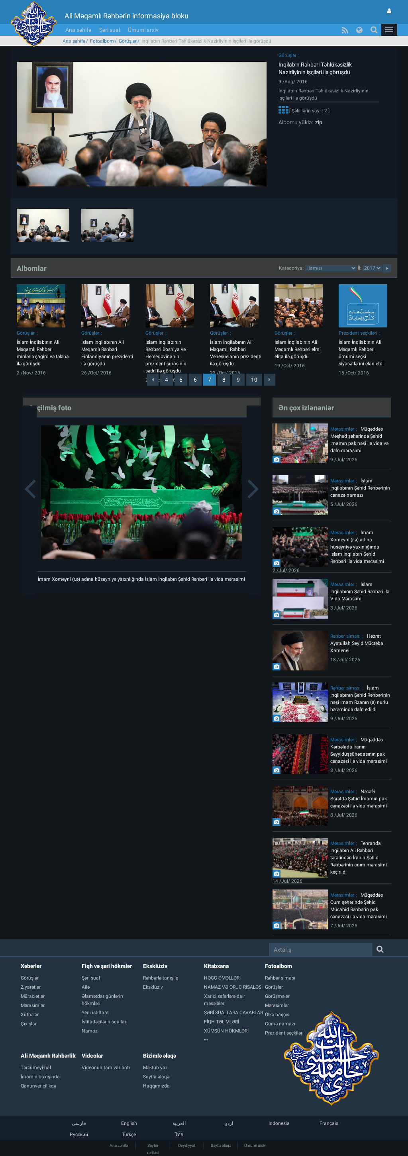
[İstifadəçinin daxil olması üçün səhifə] (389, 11)
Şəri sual (109, 30)
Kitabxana (216, 966)
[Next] (269, 380)
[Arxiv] (234, 1040)
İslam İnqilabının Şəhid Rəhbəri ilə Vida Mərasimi (359, 592)
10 (254, 379)
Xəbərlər (31, 966)
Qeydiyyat (186, 1145)
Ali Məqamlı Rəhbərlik (48, 1055)
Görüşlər (128, 41)
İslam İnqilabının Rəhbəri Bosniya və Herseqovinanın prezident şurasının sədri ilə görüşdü (165, 356)
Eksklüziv (155, 966)
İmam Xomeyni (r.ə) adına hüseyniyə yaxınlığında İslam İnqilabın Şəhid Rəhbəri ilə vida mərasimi (141, 579)
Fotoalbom (102, 41)
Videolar (92, 1055)
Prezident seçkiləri (358, 333)
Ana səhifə (78, 30)
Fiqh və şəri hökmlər (107, 966)
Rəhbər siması (345, 636)
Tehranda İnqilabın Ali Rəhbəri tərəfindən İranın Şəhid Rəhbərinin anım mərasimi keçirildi (358, 858)
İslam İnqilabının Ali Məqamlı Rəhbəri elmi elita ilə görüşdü (298, 349)
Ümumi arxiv (143, 30)
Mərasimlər (342, 429)
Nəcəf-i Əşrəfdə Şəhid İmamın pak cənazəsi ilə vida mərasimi (358, 799)
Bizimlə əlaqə (159, 1055)
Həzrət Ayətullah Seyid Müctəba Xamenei (356, 643)
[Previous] (153, 380)
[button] (389, 30)
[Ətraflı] (283, 111)
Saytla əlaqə (221, 1145)
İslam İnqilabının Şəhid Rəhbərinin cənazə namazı (360, 488)
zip (317, 122)
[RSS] (345, 30)
